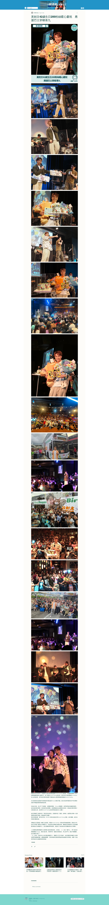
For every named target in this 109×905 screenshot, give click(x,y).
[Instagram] (81, 8)
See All (82, 854)
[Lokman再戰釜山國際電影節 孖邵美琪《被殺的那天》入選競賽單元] (54, 862)
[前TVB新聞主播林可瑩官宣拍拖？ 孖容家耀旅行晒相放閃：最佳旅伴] (34, 862)
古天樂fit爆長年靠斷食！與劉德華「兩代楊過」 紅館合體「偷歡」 (74, 870)
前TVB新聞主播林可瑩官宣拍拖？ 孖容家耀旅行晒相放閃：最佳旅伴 (34, 870)
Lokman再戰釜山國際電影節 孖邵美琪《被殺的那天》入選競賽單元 (54, 870)
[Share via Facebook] (31, 846)
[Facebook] (83, 8)
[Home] (25, 8)
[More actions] (77, 13)
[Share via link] (34, 846)
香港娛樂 (33, 842)
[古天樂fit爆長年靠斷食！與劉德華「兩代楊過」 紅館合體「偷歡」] (75, 862)
